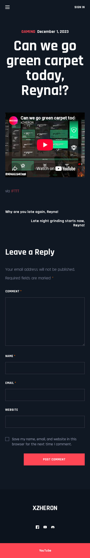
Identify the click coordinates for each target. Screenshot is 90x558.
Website (11, 410)
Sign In (79, 7)
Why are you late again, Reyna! (31, 212)
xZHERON (45, 508)
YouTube (45, 550)
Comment (13, 291)
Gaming (28, 31)
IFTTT (15, 191)
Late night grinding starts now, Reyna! (58, 223)
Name (10, 356)
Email (10, 383)
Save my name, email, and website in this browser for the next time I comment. (44, 442)
